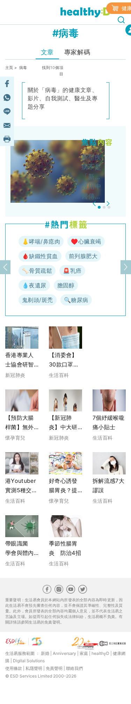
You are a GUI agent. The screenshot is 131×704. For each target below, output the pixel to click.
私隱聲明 (34, 668)
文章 (47, 52)
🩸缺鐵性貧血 (40, 256)
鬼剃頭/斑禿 (37, 299)
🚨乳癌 (72, 270)
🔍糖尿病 (76, 299)
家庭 (84, 653)
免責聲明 (54, 668)
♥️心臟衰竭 (86, 241)
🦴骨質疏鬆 (37, 270)
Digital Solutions (29, 660)
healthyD (100, 653)
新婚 (45, 653)
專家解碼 (77, 52)
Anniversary (64, 653)
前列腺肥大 (83, 256)
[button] (95, 203)
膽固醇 (65, 285)
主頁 (9, 67)
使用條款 (13, 668)
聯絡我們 (74, 668)
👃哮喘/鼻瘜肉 (41, 241)
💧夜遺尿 (34, 285)
